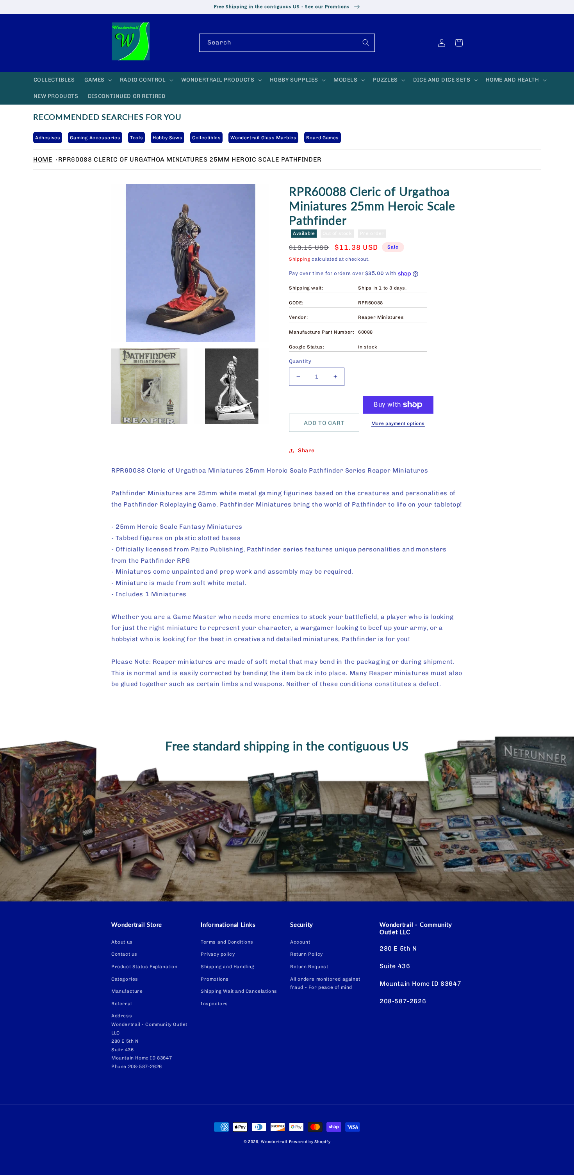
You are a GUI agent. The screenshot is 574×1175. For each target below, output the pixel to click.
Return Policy (306, 954)
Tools (136, 137)
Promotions (215, 979)
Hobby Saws (167, 137)
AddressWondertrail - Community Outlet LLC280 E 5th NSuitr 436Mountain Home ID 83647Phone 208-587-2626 (149, 1041)
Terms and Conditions (227, 942)
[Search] (365, 42)
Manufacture (127, 991)
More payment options (398, 423)
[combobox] (287, 43)
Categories (124, 979)
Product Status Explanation (144, 966)
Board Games (322, 137)
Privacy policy (218, 954)
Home (42, 159)
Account (300, 942)
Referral (121, 1003)
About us (122, 942)
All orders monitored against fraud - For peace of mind (325, 983)
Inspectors (214, 1003)
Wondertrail (274, 1141)
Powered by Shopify (310, 1141)
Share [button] (306, 450)
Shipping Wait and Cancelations (239, 991)
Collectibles (206, 137)
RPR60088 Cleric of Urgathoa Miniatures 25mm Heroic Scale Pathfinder (190, 159)
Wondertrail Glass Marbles (263, 137)
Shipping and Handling (228, 966)
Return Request (309, 966)
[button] (97, 80)
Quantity (300, 361)
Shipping (299, 259)
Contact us (124, 954)
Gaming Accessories (95, 137)
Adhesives (47, 137)
